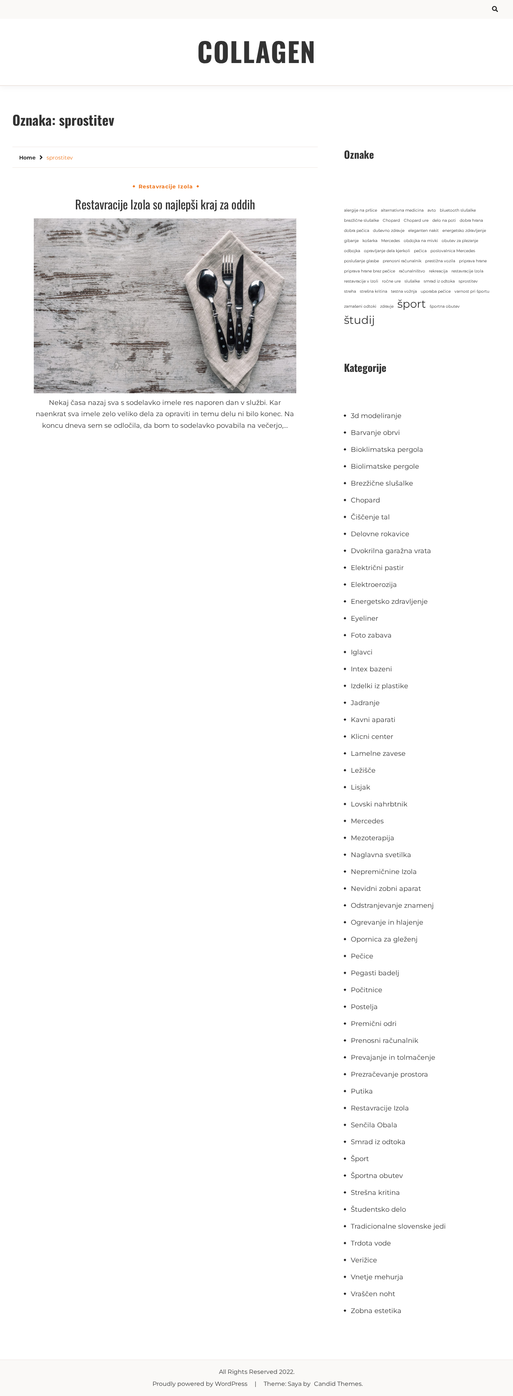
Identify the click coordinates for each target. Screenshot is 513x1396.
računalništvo (412, 271)
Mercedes (390, 240)
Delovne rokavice (380, 534)
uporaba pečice (436, 291)
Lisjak (360, 787)
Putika (362, 1091)
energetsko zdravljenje (464, 230)
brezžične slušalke (361, 220)
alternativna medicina (402, 210)
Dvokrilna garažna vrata (391, 551)
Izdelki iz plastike (379, 686)
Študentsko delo (378, 1209)
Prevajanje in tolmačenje (393, 1057)
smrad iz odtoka (439, 281)
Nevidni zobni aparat (386, 889)
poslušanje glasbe (361, 261)
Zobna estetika (376, 1311)
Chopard (391, 220)
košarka (369, 240)
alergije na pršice (360, 210)
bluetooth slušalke (458, 210)
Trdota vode (371, 1243)
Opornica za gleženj (384, 939)
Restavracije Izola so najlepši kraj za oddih (165, 204)
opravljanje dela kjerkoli (387, 250)
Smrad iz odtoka (378, 1142)
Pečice (362, 956)
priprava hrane (473, 261)
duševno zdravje (388, 230)
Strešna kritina (375, 1192)
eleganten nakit (423, 230)
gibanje (351, 240)
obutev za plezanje (460, 240)
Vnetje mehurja (377, 1277)
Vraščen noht (373, 1294)
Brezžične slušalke (382, 483)
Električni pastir (377, 568)
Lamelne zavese (378, 753)
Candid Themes (338, 1383)
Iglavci (362, 652)
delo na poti (444, 220)
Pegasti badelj (375, 973)
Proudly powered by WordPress (200, 1383)
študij (359, 319)
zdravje (387, 306)
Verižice (364, 1260)
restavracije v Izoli (361, 281)
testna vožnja (404, 291)
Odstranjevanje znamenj (392, 905)
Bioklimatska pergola (387, 449)
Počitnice (366, 990)
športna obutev (445, 306)
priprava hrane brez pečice (369, 271)
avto (431, 210)
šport (411, 303)
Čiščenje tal (370, 517)
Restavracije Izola (166, 186)
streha (350, 291)
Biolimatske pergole (385, 466)
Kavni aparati (373, 720)
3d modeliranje (376, 416)
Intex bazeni (371, 669)
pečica (420, 250)
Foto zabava (371, 635)
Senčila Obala (374, 1125)
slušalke (412, 281)
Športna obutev (377, 1176)
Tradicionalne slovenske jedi (398, 1226)
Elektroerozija (374, 585)
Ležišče (363, 770)
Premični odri (374, 1024)
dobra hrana (471, 220)
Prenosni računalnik (384, 1040)
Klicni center (372, 737)
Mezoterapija (372, 838)
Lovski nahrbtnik (379, 804)
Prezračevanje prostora (389, 1074)
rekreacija (438, 271)
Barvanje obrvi (375, 433)
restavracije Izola (467, 271)
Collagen (256, 51)
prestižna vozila (440, 261)
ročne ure (391, 281)
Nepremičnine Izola (384, 872)
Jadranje (365, 703)
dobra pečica (356, 230)
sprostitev (468, 281)
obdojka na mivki (421, 240)
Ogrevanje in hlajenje (387, 922)
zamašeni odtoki (360, 306)
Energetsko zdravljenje (389, 601)
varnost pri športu (471, 291)
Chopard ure (416, 220)
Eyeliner (364, 618)
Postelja (364, 1007)
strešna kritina (373, 291)
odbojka (352, 250)
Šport (360, 1159)
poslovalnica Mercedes (452, 250)
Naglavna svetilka (381, 855)
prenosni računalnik (402, 261)
